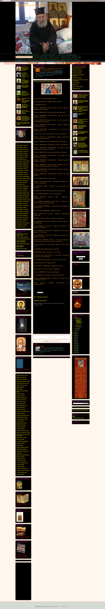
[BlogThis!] (39, 292)
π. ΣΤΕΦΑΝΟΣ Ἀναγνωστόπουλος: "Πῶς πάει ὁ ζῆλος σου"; (49, 275)
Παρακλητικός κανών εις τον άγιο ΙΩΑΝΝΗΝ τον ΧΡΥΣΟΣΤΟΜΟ (25, 106)
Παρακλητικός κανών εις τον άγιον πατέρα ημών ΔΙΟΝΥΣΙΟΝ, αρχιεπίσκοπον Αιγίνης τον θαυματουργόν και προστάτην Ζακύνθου (80, 109)
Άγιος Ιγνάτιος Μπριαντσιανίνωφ (23, 178)
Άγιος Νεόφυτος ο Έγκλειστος (22, 205)
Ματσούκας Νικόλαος (20, 426)
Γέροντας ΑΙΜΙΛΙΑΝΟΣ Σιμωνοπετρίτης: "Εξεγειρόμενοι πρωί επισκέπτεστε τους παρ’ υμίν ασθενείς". (51, 148)
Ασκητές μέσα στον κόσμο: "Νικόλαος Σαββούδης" (47, 269)
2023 (75, 333)
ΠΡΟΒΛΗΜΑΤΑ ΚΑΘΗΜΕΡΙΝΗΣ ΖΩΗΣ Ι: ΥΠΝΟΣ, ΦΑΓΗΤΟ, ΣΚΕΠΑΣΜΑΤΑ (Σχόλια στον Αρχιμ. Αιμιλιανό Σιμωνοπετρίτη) (51, 70)
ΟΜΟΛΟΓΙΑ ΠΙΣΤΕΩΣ (30, 5)
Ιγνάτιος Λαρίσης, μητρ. (21, 401)
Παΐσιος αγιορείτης (20, 439)
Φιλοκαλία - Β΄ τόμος (65, 56)
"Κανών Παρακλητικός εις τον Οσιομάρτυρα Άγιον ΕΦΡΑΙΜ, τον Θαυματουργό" (25, 81)
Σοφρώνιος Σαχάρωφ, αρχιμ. (22, 447)
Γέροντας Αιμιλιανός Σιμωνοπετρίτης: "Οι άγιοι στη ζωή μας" (50, 134)
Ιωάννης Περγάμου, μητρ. (21, 405)
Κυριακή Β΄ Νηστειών (77, 77)
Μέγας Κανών (76, 84)
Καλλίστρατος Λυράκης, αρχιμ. (22, 415)
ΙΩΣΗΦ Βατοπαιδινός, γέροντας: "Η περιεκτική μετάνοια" (49, 218)
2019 (75, 340)
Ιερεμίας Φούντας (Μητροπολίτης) (20, 246)
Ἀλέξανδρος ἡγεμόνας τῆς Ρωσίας (80, 391)
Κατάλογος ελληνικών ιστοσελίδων (80, 410)
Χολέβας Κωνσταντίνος (21, 460)
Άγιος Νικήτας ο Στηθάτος (21, 207)
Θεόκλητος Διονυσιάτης (21, 399)
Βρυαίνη (76, 387)
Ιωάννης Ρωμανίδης (20, 407)
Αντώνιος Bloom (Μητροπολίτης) (23, 238)
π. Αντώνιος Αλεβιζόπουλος (22, 462)
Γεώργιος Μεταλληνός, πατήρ (22, 383)
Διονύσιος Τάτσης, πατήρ (21, 385)
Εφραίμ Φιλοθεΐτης (20, 387)
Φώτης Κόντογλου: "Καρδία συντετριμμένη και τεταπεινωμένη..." (51, 283)
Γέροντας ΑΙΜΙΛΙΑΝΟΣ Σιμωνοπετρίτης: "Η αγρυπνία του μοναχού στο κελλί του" (51, 130)
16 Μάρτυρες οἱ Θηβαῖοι (82, 387)
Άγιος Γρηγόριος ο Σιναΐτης (22, 157)
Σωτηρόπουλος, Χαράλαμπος (22, 451)
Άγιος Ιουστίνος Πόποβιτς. (21, 182)
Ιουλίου (77, 328)
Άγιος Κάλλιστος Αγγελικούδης (22, 193)
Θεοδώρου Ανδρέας (20, 393)
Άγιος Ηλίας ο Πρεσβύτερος (22, 164)
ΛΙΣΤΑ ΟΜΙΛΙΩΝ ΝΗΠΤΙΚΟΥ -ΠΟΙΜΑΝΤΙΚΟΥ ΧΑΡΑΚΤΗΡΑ (78, 321)
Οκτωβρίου (77, 325)
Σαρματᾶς (84, 386)
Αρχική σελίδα (20, 54)
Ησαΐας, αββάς (19, 389)
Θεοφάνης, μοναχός (20, 395)
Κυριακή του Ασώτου (77, 68)
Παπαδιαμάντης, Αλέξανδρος (22, 441)
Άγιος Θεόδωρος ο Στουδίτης (22, 174)
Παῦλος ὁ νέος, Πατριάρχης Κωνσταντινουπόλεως (80, 384)
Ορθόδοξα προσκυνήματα (66, 59)
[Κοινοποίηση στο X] (40, 292)
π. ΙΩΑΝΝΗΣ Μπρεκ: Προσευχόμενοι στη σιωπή (46, 249)
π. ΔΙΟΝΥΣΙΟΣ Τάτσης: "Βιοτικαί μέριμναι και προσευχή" (49, 190)
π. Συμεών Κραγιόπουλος (21, 472)
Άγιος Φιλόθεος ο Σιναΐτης (21, 224)
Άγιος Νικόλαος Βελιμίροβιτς (22, 213)
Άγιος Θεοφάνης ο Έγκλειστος (22, 170)
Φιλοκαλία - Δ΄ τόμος (21, 59)
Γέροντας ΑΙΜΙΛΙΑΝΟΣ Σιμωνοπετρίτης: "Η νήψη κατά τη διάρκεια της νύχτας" (51, 116)
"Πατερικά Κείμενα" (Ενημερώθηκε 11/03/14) (67, 54)
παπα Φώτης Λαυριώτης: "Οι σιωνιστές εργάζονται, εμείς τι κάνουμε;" (25, 74)
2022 (75, 335)
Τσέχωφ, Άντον (19, 453)
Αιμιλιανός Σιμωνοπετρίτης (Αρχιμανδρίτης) (22, 234)
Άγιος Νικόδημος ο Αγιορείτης (22, 211)
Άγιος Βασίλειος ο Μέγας (21, 147)
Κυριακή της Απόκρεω (77, 70)
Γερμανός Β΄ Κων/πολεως (21, 379)
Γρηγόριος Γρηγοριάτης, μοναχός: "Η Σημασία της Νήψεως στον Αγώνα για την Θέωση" (51, 182)
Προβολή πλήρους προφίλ (78, 417)
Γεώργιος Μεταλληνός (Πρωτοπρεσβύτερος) (21, 241)
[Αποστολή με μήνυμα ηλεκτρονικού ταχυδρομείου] (38, 292)
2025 (75, 317)
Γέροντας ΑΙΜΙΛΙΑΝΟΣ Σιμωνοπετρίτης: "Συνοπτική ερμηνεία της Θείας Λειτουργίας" (51, 160)
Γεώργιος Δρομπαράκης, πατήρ (23, 381)
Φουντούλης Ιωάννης (20, 458)
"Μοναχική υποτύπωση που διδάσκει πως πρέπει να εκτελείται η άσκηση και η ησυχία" (23, 94)
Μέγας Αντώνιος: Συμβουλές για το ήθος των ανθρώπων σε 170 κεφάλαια (22, 123)
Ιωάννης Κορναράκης (20, 403)
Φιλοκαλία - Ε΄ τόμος (32, 59)
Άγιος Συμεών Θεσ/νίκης (21, 221)
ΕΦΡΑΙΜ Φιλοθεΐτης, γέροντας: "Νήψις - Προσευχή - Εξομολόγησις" (51, 197)
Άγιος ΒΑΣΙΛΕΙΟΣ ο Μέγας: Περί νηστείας (45, 178)
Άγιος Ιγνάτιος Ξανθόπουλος (22, 180)
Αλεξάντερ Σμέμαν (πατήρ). (22, 236)
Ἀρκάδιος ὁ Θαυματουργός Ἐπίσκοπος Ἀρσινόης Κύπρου (80, 372)
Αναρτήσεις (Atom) (55, 341)
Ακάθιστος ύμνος (76, 88)
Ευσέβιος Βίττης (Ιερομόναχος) (22, 243)
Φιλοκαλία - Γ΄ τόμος (76, 56)
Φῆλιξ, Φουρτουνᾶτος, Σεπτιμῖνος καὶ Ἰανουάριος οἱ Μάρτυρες (80, 389)
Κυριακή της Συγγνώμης (78, 86)
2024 (75, 332)
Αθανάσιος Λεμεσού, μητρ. (21, 375)
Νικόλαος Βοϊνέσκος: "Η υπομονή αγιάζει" (45, 263)
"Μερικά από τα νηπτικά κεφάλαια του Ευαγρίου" (25, 86)
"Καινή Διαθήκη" (20, 61)
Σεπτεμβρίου (78, 326)
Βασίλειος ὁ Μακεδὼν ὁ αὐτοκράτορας (81, 372)
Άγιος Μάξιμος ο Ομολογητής (22, 201)
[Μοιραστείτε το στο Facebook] (41, 292)
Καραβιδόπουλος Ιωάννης (21, 417)
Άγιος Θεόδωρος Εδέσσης (21, 172)
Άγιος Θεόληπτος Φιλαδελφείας (22, 176)
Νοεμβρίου (77, 318)
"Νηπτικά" (76, 59)
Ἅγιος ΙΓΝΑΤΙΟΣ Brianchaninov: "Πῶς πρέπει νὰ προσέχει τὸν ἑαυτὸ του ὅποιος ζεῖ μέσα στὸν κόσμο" (51, 202)
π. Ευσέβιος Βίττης (20, 464)
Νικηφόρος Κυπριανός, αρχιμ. (22, 430)
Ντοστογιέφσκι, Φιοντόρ (21, 437)
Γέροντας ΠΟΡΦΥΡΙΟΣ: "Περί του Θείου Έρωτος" (47, 272)
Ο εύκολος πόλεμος (44, 347)
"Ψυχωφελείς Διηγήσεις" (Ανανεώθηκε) (55, 61)
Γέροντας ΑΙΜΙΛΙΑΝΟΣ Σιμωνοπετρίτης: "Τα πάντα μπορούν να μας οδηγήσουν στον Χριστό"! (51, 120)
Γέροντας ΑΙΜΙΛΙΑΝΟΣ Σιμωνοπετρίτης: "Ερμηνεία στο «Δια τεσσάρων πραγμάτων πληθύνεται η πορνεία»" (51, 165)
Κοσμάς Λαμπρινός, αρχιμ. (22, 419)
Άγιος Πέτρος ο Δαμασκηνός (22, 217)
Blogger (67, 606)
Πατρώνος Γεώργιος (20, 443)
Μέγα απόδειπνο (76, 82)
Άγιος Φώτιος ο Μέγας (21, 226)
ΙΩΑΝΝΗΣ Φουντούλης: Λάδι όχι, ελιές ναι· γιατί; (47, 252)
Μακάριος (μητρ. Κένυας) (21, 422)
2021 (75, 337)
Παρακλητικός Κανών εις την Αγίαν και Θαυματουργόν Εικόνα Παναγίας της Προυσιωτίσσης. (26, 118)
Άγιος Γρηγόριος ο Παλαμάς (22, 155)
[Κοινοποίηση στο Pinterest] (42, 292)
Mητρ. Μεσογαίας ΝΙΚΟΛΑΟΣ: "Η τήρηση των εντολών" (49, 266)
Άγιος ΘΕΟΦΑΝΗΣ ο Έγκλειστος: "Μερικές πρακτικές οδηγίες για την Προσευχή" (51, 222)
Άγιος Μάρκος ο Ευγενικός (21, 203)
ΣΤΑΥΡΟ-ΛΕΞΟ (39, 346)
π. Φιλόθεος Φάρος (20, 474)
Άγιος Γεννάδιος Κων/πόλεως (22, 149)
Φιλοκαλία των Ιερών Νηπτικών (32, 54)
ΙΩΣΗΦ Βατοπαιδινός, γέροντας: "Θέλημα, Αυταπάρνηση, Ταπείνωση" (51, 214)
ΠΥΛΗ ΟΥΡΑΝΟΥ (39, 67)
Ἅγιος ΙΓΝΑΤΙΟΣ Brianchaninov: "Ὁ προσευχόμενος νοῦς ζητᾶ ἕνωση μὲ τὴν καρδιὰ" (51, 206)
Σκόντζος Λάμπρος (20, 255)
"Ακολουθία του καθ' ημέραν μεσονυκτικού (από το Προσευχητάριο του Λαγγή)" (26, 100)
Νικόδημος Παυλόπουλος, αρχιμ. (23, 432)
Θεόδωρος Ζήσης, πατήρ (21, 397)
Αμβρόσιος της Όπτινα (21, 377)
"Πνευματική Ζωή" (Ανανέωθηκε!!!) (24, 56)
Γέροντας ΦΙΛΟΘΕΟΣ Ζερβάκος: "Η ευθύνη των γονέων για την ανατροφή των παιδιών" (51, 278)
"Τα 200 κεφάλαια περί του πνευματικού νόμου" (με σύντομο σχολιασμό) (83, 151)
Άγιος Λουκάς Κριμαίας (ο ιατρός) (23, 199)
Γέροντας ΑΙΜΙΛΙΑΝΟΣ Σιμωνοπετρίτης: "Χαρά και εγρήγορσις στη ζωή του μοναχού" (51, 125)
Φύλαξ (85, 390)
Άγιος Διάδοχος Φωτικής (21, 159)
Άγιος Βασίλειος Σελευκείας (22, 145)
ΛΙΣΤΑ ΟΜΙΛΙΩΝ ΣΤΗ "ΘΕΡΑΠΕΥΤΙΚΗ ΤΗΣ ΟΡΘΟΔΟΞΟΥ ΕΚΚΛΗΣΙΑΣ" (82, 127)
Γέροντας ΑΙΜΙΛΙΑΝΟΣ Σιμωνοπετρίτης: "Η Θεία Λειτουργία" (50, 152)
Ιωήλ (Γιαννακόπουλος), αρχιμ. (22, 411)
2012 (75, 348)
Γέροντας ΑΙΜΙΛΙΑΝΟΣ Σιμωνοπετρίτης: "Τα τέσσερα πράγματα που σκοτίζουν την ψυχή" (51, 169)
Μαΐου (76, 330)
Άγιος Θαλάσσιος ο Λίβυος (21, 168)
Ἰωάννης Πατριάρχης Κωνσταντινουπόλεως (80, 383)
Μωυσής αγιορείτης (20, 428)
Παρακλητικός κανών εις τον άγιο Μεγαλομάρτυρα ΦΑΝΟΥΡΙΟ (25, 69)
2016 (75, 342)
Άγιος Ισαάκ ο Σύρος (20, 184)
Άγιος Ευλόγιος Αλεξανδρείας (22, 162)
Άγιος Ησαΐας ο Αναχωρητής (22, 166)
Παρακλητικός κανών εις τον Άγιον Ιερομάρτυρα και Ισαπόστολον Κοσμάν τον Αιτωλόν (83, 96)
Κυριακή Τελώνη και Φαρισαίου (79, 67)
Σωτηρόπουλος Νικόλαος (21, 449)
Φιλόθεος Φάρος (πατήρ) (21, 248)
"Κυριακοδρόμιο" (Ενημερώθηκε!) (48, 54)
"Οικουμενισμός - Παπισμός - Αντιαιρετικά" (35, 61)
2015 (75, 343)
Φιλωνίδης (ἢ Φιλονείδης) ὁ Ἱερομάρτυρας (81, 393)
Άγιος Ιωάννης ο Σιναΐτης (21, 190)
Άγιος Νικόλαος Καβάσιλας (22, 215)
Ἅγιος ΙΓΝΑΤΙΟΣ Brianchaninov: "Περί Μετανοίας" (47, 210)
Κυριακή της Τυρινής (77, 72)
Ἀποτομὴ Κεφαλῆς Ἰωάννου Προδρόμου (81, 369)
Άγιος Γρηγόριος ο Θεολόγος (22, 151)
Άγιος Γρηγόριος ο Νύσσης (22, 153)
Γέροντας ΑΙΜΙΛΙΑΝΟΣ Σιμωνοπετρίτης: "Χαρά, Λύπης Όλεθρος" (51, 144)
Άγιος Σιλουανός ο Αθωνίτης (22, 219)
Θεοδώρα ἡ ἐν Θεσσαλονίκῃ (81, 370)
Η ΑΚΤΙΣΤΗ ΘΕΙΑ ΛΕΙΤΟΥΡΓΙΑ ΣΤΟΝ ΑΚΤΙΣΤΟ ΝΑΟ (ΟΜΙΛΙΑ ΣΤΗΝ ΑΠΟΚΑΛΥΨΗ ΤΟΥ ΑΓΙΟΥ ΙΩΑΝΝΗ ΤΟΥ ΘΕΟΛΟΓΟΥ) (80, 146)
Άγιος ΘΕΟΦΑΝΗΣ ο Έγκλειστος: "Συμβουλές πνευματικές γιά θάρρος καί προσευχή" (51, 226)
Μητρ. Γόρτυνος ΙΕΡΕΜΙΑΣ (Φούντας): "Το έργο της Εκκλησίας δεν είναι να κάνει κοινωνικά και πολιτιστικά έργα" (51, 240)
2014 (75, 345)
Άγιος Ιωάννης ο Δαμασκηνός (22, 186)
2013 (75, 347)
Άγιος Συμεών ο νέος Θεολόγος (22, 222)
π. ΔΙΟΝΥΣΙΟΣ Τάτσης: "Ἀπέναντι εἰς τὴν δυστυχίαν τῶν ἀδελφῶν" (51, 186)
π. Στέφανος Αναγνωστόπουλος (23, 470)
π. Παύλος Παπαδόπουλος (22, 468)
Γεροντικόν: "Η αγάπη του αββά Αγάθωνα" (45, 98)
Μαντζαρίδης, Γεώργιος (21, 424)
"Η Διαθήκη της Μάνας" (40, 104)
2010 (75, 352)
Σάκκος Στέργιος (19, 445)
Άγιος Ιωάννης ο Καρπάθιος (22, 188)
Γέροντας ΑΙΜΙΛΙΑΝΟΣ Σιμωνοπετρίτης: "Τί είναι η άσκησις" (50, 141)
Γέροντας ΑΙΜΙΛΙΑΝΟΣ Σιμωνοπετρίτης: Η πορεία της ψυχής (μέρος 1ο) (51, 174)
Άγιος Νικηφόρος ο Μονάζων (22, 209)
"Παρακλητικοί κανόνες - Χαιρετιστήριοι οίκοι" (48, 59)
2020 (75, 338)
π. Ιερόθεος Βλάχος (20, 466)
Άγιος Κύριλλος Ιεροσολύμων (22, 197)
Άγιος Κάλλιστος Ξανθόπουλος (22, 195)
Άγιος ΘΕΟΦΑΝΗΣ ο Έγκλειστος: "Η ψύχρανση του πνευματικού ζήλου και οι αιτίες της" (51, 231)
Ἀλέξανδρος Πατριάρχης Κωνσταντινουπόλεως (81, 382)
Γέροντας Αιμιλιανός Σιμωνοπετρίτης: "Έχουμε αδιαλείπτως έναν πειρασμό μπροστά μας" (51, 137)
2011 (75, 350)
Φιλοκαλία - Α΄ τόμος (54, 56)
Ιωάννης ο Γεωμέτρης (20, 409)
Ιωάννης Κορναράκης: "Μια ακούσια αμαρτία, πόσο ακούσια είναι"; (51, 245)
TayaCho (60, 606)
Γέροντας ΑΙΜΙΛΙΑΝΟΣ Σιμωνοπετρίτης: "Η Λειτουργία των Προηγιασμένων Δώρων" (51, 156)
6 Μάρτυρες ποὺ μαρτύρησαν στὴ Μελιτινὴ (80, 386)
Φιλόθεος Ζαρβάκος (20, 456)
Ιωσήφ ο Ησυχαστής (20, 413)
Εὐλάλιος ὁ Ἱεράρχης (79, 388)
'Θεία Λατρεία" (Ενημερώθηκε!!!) (40, 56)
